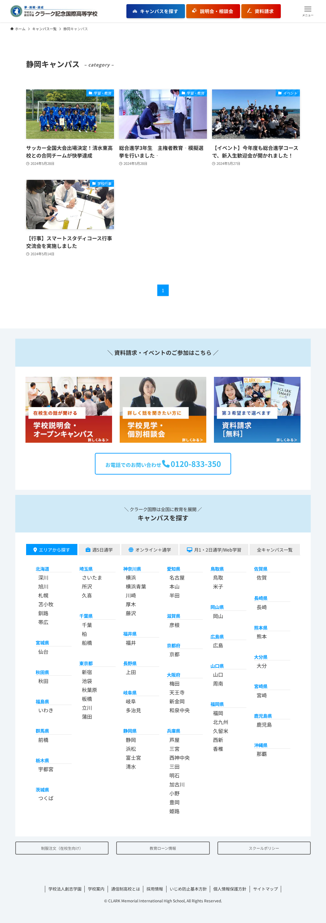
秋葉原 (89, 690)
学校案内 (96, 889)
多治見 (133, 710)
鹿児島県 (263, 715)
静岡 (131, 739)
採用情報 (154, 889)
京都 (174, 654)
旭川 (43, 586)
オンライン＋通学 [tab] (153, 549)
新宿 (87, 672)
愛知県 (173, 568)
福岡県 (217, 704)
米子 (218, 586)
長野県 (130, 663)
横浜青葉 (136, 586)
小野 (174, 793)
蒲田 (87, 716)
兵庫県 (173, 730)
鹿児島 (264, 724)
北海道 (42, 568)
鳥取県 (217, 568)
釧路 (43, 613)
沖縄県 (260, 745)
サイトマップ (265, 889)
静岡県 (130, 730)
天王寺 (177, 692)
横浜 (131, 577)
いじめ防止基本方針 (188, 889)
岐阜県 (130, 692)
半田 (174, 595)
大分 (262, 665)
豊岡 (174, 802)
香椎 (218, 748)
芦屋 (174, 739)
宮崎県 (260, 686)
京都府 (173, 645)
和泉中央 (179, 710)
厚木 (131, 604)
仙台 (43, 651)
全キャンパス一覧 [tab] (275, 549)
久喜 (87, 595)
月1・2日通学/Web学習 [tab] (217, 549)
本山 (174, 586)
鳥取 (218, 577)
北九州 (220, 722)
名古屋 (177, 577)
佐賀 (262, 577)
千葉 (87, 625)
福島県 (42, 701)
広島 (218, 645)
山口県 (217, 665)
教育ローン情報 (163, 848)
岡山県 (217, 606)
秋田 (43, 681)
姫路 (174, 811)
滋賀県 (173, 615)
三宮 (174, 748)
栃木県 (42, 760)
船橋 (87, 642)
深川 (43, 577)
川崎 (131, 595)
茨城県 (42, 789)
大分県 (260, 656)
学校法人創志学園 (65, 889)
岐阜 (131, 701)
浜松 (131, 748)
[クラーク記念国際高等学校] (53, 11)
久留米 (220, 731)
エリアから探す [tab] (54, 549)
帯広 (43, 622)
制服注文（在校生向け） (62, 848)
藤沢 (131, 613)
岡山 (218, 616)
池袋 (87, 681)
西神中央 (179, 757)
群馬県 (42, 730)
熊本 (262, 636)
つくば (45, 798)
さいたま (92, 577)
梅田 (174, 683)
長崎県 (260, 598)
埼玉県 (86, 568)
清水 (131, 766)
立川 (87, 707)
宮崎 (262, 695)
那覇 (262, 753)
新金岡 (177, 701)
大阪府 (173, 674)
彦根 (174, 625)
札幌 (43, 595)
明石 (174, 775)
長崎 (262, 607)
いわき (45, 710)
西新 (218, 739)
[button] (308, 11)
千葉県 (86, 615)
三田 (174, 766)
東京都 (86, 663)
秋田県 (42, 672)
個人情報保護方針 (229, 889)
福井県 (130, 633)
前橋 (43, 739)
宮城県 (42, 642)
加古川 (177, 784)
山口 (218, 674)
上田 (131, 672)
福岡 (218, 713)
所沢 (87, 586)
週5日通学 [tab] (102, 549)
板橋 (87, 698)
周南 (218, 683)
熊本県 (260, 627)
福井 (131, 642)
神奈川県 (132, 568)
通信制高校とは (125, 889)
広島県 (217, 636)
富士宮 (133, 757)
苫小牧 (45, 604)
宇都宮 (45, 769)
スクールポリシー (264, 848)
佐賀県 (260, 568)
